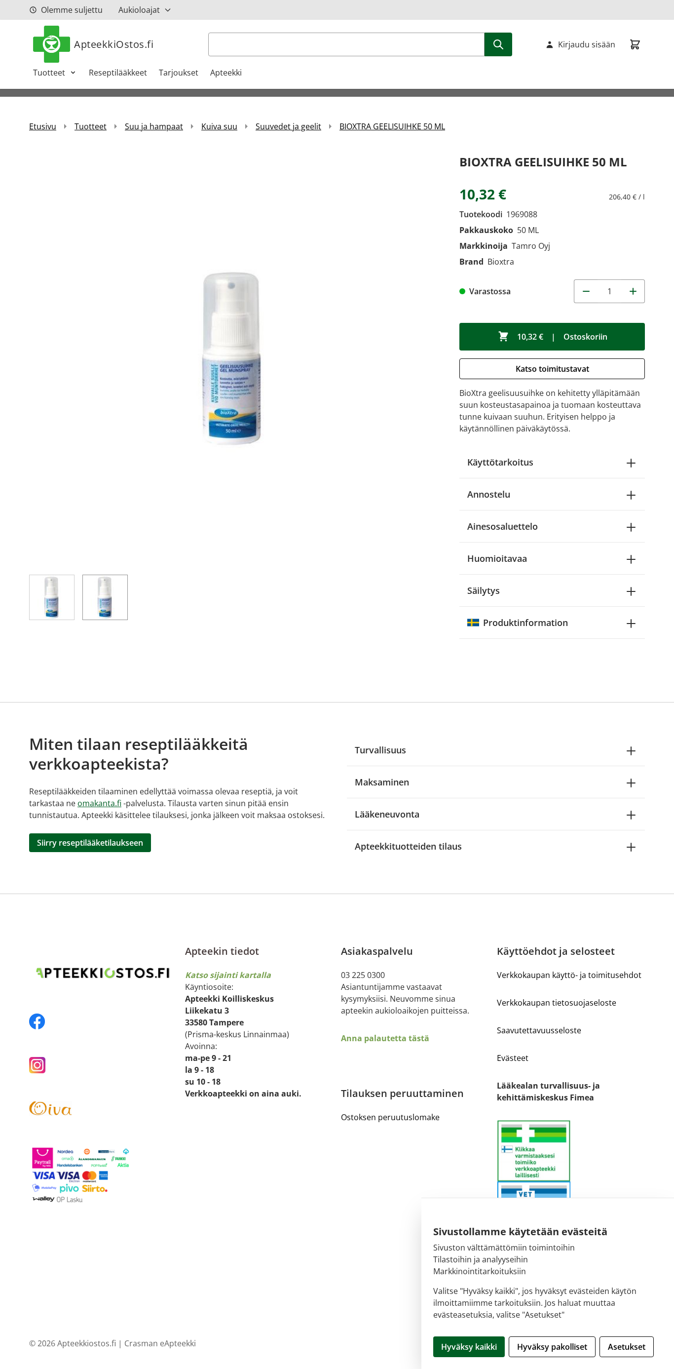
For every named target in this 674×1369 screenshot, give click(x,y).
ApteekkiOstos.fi (113, 44)
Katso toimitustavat (552, 368)
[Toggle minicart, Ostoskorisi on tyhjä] (635, 44)
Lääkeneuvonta (387, 814)
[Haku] (498, 44)
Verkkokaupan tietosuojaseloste (556, 1002)
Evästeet (512, 1058)
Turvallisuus (380, 750)
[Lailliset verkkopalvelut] (533, 1150)
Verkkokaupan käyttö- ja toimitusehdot (569, 975)
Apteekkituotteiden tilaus (408, 846)
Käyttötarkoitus (500, 462)
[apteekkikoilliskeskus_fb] (103, 1021)
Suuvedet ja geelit (288, 126)
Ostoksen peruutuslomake (390, 1117)
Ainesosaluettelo (502, 526)
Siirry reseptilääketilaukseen (90, 842)
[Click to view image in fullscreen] (234, 357)
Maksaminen (382, 782)
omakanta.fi (99, 803)
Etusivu (42, 126)
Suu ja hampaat (154, 126)
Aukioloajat (139, 9)
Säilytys (483, 590)
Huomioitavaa (497, 558)
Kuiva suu (219, 126)
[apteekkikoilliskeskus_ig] (103, 1065)
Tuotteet (49, 72)
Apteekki (226, 72)
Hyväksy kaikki (469, 1346)
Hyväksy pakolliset (552, 1346)
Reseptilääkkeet (118, 72)
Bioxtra (500, 261)
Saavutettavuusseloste (539, 1030)
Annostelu (488, 494)
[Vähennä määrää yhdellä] (586, 291)
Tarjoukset (178, 72)
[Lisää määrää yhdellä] (633, 291)
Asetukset (626, 1346)
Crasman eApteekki (160, 1343)
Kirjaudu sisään (586, 44)
